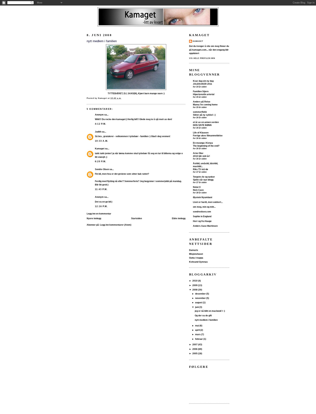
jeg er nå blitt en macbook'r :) (210, 311)
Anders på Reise (201, 101)
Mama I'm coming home (205, 104)
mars (198, 334)
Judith (98, 131)
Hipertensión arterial (203, 94)
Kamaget (99, 148)
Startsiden (136, 218)
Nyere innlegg (94, 218)
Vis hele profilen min (202, 58)
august (199, 302)
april (197, 330)
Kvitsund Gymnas (198, 262)
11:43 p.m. (101, 189)
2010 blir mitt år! (201, 156)
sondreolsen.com (202, 211)
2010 (195, 280)
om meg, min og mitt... (204, 207)
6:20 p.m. (100, 161)
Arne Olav (198, 153)
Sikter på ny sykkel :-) (204, 115)
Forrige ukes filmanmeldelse (208, 135)
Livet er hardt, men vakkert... (208, 202)
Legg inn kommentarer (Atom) (115, 225)
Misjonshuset (196, 254)
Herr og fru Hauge (202, 221)
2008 (195, 289)
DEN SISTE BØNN (202, 125)
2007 (195, 344)
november (200, 298)
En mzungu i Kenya (203, 143)
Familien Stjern (200, 91)
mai (197, 325)
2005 (195, 353)
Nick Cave (198, 190)
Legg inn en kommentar (99, 213)
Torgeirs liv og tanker (204, 177)
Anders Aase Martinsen (205, 226)
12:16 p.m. (101, 206)
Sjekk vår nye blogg (203, 180)
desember (200, 293)
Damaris (193, 250)
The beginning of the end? (206, 146)
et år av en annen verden (206, 122)
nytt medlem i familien (206, 320)
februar (199, 339)
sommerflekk (200, 112)
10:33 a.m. (101, 141)
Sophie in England (202, 216)
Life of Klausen (200, 132)
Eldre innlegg (178, 218)
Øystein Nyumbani (202, 197)
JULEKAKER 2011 (202, 84)
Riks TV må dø (200, 169)
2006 (195, 349)
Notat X (197, 187)
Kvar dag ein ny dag (203, 81)
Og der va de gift (203, 315)
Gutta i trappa (196, 258)
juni (197, 307)
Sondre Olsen (102, 169)
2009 (195, 285)
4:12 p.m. (100, 124)
